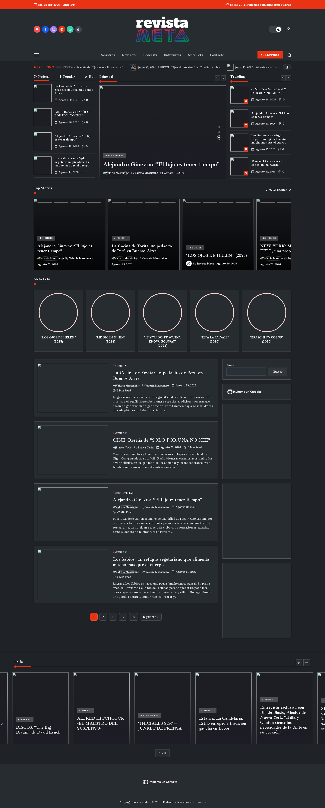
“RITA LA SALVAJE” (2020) (214, 339)
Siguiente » (151, 617)
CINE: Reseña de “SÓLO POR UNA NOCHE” (72, 113)
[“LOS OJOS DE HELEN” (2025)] (58, 312)
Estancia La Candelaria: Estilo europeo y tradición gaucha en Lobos (222, 723)
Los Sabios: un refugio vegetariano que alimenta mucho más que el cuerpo (72, 161)
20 (133, 617)
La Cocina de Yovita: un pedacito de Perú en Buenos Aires (74, 89)
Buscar (231, 365)
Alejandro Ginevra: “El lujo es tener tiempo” (73, 137)
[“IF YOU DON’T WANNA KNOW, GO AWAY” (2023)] (162, 312)
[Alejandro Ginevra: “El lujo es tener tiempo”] (162, 132)
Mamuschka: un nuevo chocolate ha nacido (266, 163)
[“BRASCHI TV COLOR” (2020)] (267, 312)
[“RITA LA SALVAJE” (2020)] (214, 312)
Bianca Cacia (145, 447)
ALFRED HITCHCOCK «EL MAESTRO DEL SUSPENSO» (100, 723)
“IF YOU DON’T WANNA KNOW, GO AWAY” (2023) (162, 341)
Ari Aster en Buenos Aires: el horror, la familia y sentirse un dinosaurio (234, 67)
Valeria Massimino (146, 173)
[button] (275, 29)
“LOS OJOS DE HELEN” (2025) (58, 339)
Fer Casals (45, 739)
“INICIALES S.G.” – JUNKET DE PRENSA (160, 726)
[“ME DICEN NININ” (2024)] (110, 312)
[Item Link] (43, 93)
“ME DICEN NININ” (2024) (110, 339)
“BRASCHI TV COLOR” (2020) (266, 339)
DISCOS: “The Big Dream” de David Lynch (38, 730)
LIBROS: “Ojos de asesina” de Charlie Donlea (120, 67)
